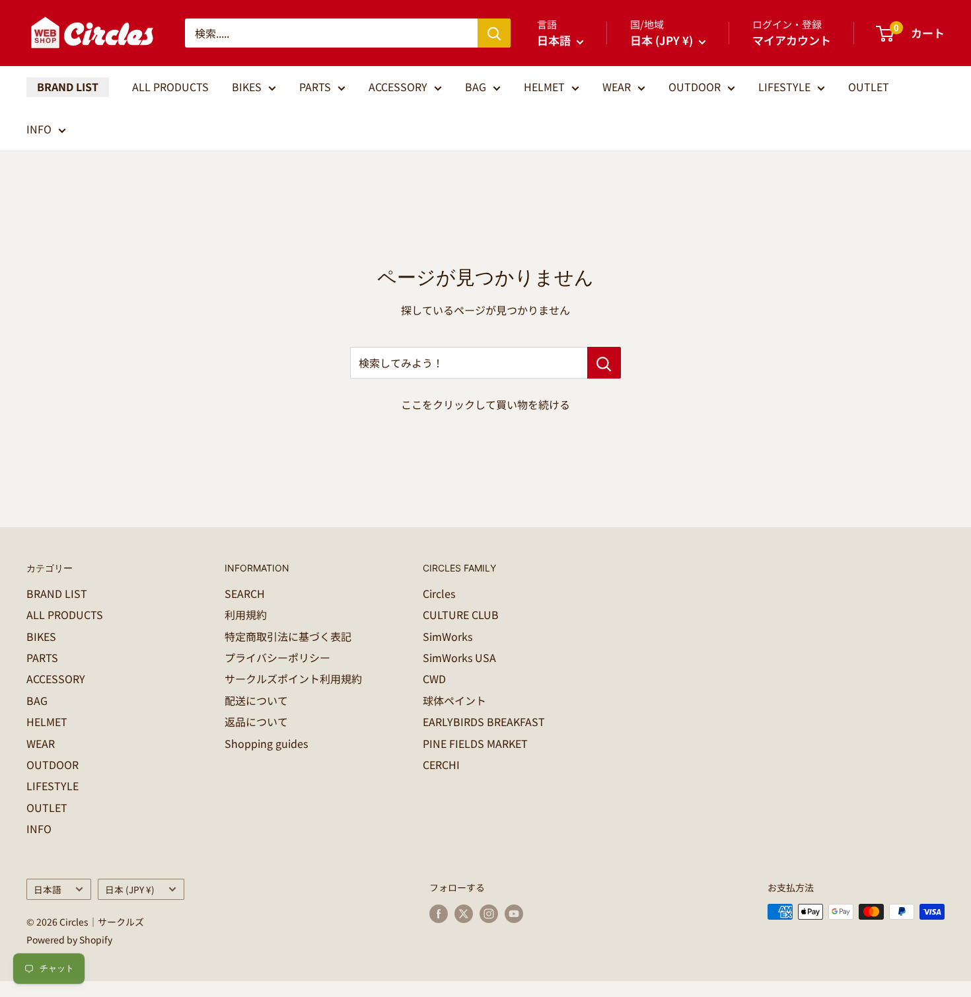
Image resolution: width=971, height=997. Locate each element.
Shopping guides (266, 743)
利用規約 (246, 614)
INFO (39, 129)
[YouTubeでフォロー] (514, 913)
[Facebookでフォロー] (438, 913)
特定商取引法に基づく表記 (288, 636)
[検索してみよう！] (604, 363)
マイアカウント (791, 40)
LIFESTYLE (784, 86)
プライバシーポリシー (277, 657)
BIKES (247, 86)
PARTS (315, 86)
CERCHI (441, 764)
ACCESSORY (398, 86)
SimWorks (447, 636)
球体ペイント (454, 700)
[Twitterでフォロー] (463, 913)
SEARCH (245, 593)
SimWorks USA (459, 657)
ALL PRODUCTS (170, 86)
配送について (256, 700)
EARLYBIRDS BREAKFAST (484, 721)
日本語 (47, 889)
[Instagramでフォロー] (489, 913)
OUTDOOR (694, 86)
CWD (434, 678)
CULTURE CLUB (461, 614)
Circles (439, 593)
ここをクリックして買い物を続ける (485, 404)
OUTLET (868, 86)
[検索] (494, 33)
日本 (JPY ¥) (130, 889)
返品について (256, 721)
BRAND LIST (67, 86)
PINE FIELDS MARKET (475, 743)
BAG (475, 86)
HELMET (544, 86)
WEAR (616, 86)
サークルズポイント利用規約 (293, 678)
